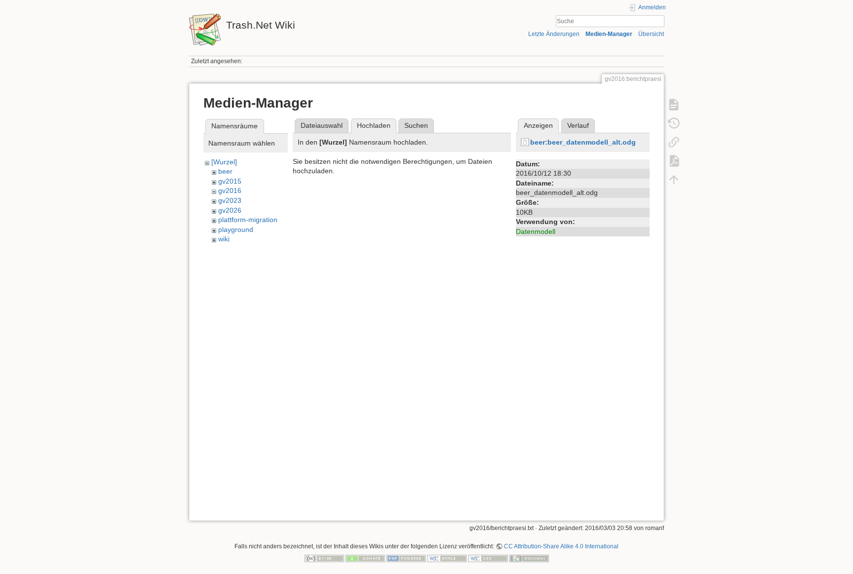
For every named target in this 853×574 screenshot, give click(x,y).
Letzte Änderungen (554, 34)
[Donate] (365, 557)
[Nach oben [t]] (673, 179)
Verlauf (578, 125)
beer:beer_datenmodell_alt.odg (583, 142)
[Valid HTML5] (447, 557)
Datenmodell (535, 231)
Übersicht (651, 34)
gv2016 (229, 190)
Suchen (416, 125)
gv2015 (229, 181)
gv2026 (229, 210)
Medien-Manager (608, 34)
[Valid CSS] (488, 557)
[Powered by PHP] (406, 557)
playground (235, 229)
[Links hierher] (673, 142)
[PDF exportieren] (673, 161)
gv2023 (229, 200)
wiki (224, 239)
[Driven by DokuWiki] (529, 557)
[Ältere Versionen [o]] (673, 123)
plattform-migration (247, 220)
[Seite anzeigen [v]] (673, 104)
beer (225, 171)
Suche (659, 21)
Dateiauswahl (322, 125)
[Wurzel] (224, 162)
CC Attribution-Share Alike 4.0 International (561, 546)
